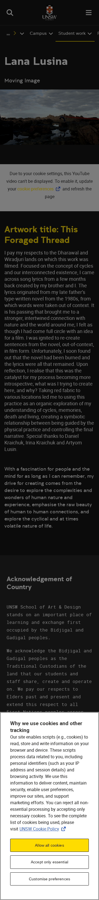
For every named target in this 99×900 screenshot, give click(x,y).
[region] (49, 806)
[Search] (10, 12)
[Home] (49, 12)
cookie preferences (35, 189)
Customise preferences (49, 879)
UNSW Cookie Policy (44, 829)
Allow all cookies (49, 845)
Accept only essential (49, 862)
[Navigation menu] (89, 12)
